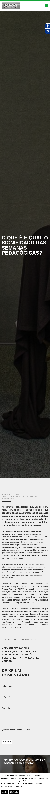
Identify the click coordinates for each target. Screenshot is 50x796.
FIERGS (40, 783)
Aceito (4, 792)
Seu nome (7, 686)
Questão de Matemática (12, 730)
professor (11, 654)
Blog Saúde (14, 494)
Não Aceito (14, 792)
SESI (10, 786)
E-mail (6, 697)
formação (29, 651)
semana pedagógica (16, 648)
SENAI (15, 786)
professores (30, 658)
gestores (10, 658)
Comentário (7, 708)
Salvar (7, 742)
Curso (8, 661)
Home (4, 494)
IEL (21, 786)
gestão (28, 654)
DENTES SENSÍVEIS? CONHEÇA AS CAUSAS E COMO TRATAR (24, 761)
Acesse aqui (20, 628)
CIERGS (4, 786)
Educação (10, 651)
